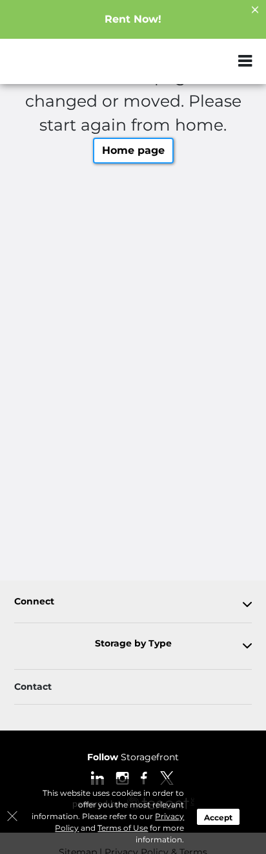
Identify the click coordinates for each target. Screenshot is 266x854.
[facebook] (144, 777)
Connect (34, 601)
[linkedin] (97, 777)
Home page (133, 150)
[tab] (133, 604)
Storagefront (133, 757)
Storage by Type (133, 643)
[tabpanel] (133, 604)
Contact (33, 686)
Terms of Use (122, 828)
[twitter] (167, 777)
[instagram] (122, 777)
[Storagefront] (75, 68)
